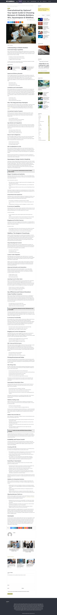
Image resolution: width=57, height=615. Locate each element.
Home (17, 1)
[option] (44, 50)
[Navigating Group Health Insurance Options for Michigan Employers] (30, 561)
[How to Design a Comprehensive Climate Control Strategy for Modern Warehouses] (21, 561)
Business (20, 1)
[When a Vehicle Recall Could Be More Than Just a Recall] (10, 68)
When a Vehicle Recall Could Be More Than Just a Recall (16, 68)
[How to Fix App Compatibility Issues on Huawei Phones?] (40, 19)
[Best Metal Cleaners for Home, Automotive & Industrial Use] (24, 68)
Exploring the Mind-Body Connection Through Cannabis (46, 98)
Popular (39, 15)
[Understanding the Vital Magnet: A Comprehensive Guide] (40, 36)
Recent (43, 15)
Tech (40, 1)
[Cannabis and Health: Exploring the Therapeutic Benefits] (40, 106)
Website (23, 588)
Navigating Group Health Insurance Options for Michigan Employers (30, 565)
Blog (39, 122)
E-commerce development (42, 140)
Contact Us (44, 1)
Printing (40, 137)
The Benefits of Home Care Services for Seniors (46, 32)
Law (38, 1)
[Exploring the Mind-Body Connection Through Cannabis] (40, 98)
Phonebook (40, 125)
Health (28, 1)
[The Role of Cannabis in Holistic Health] (40, 102)
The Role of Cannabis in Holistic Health (46, 102)
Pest (39, 133)
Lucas (14, 532)
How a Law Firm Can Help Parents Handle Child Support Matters (43, 52)
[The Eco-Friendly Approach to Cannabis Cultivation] (40, 93)
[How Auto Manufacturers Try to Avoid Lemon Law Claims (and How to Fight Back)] (11, 561)
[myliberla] (10, 1)
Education (24, 1)
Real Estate (40, 129)
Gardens (40, 132)
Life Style (40, 124)
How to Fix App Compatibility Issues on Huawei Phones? (46, 19)
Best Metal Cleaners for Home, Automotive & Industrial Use (30, 68)
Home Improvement (33, 1)
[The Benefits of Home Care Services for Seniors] (40, 32)
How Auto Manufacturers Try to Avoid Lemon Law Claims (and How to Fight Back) (11, 565)
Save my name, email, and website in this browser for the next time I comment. (18, 591)
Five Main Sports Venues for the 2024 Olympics (45, 23)
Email (8, 588)
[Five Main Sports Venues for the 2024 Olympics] (40, 23)
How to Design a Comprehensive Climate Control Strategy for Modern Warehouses (20, 565)
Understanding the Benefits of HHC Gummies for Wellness (43, 88)
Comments (48, 15)
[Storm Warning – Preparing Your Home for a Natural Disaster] (40, 27)
